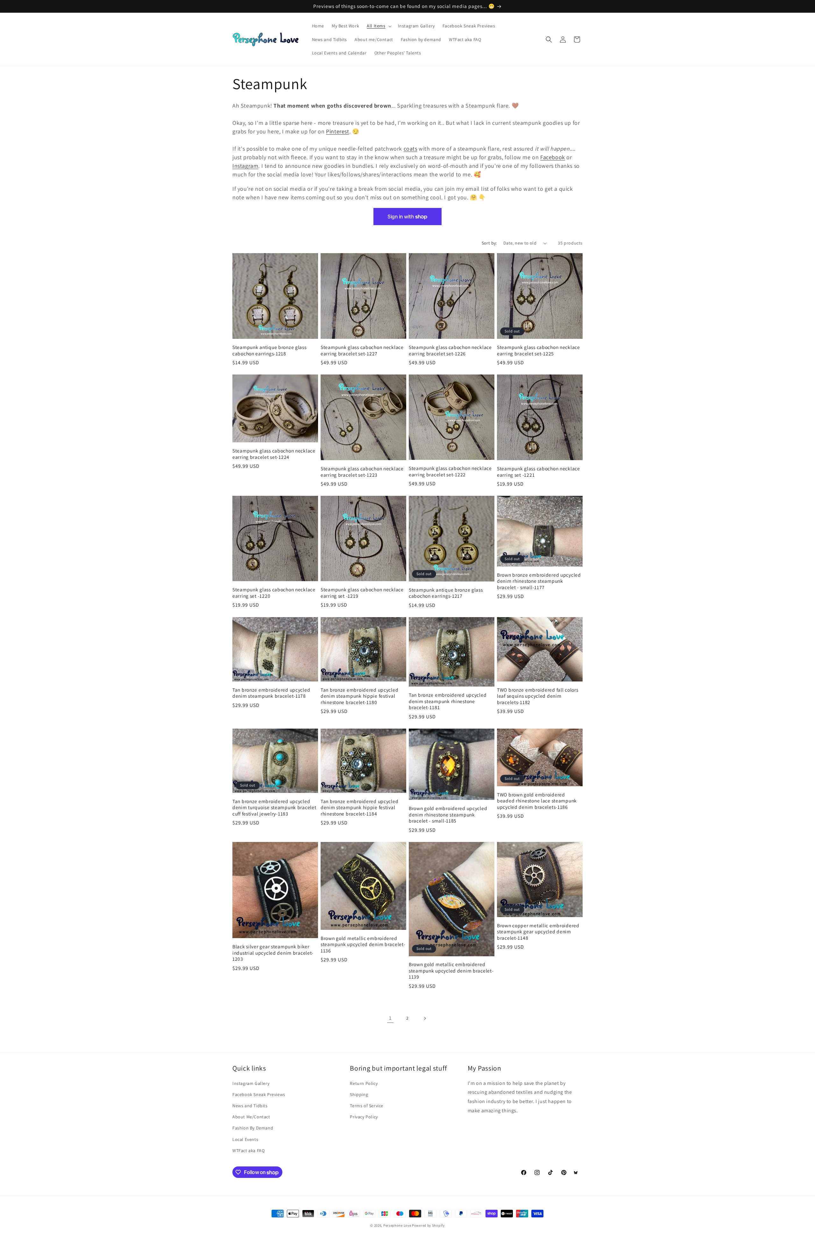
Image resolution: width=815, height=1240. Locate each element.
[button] (378, 25)
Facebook (552, 157)
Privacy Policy (364, 1117)
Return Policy (364, 1083)
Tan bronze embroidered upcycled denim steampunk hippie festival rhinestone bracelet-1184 (359, 807)
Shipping (359, 1094)
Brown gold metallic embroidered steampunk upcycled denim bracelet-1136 (363, 944)
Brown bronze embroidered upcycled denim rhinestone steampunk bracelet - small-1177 (539, 581)
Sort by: (489, 243)
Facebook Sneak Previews (258, 1094)
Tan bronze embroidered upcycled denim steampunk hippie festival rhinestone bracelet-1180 (359, 696)
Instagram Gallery (250, 1083)
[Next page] (425, 1018)
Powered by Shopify (428, 1225)
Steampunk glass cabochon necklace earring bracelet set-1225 (538, 350)
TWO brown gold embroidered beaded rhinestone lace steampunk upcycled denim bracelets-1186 (537, 801)
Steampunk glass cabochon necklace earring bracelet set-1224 (273, 454)
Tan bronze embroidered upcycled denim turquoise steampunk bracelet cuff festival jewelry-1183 (274, 807)
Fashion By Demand (252, 1128)
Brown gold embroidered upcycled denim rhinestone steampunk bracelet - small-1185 (448, 814)
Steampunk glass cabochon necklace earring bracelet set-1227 (362, 350)
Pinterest (337, 131)
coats (410, 148)
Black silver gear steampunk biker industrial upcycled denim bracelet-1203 (273, 953)
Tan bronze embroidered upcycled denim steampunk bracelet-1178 (271, 693)
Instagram (245, 165)
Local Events (245, 1139)
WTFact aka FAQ (248, 1150)
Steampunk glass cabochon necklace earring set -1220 (273, 593)
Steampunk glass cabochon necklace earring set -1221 (538, 472)
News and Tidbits (250, 1105)
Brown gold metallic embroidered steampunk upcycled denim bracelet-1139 (451, 970)
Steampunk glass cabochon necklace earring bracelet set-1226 (450, 350)
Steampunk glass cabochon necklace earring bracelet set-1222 (450, 471)
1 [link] (390, 1018)
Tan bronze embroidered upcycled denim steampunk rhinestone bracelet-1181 (447, 701)
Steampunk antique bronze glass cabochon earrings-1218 (269, 350)
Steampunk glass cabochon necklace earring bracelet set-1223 (362, 472)
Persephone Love (397, 1225)
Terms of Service (366, 1105)
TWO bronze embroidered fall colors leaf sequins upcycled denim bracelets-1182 (537, 696)
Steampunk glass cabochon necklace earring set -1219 (362, 593)
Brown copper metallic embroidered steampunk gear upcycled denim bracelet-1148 (538, 932)
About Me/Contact (251, 1117)
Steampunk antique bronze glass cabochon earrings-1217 (446, 593)
